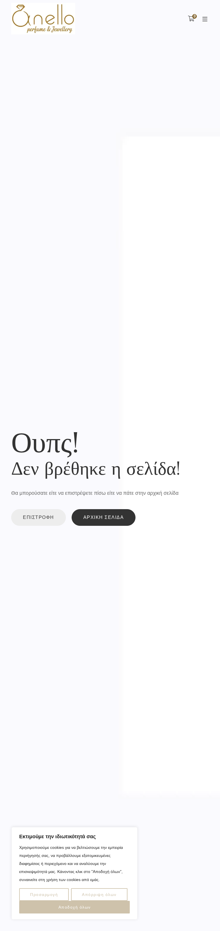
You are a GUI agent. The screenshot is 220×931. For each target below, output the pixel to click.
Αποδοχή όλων (74, 907)
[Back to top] (204, 915)
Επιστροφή (38, 517)
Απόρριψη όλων (99, 894)
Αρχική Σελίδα (103, 517)
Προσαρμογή (44, 894)
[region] (74, 873)
